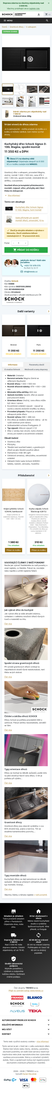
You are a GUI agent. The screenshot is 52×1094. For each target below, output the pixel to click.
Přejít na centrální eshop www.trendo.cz (26, 990)
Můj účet (7, 1029)
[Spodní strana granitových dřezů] (26, 644)
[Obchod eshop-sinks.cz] (34, 1004)
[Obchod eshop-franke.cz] (17, 998)
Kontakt (6, 1034)
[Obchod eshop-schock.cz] (17, 1004)
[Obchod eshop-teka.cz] (34, 1011)
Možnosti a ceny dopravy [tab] (36, 369)
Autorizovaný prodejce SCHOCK (19, 1020)
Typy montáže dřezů (15, 875)
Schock (14, 281)
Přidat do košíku (26, 250)
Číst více (8, 624)
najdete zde (34, 8)
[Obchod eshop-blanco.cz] (34, 997)
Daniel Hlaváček (30, 1074)
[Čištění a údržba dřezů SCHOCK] (26, 697)
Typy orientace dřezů (15, 769)
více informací (43, 1041)
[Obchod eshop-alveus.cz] (17, 1011)
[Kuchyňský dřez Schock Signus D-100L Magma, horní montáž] (9, 208)
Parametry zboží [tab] (36, 365)
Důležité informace (12, 1025)
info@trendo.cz (30, 271)
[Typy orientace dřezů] (26, 750)
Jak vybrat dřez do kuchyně (18, 610)
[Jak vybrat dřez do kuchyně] (26, 591)
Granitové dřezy (13, 822)
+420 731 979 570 (32, 265)
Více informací (14, 195)
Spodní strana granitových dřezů (21, 663)
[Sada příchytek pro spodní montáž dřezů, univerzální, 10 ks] (9, 219)
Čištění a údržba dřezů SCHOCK (20, 716)
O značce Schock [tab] (12, 369)
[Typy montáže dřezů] (26, 856)
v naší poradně (40, 895)
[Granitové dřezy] (26, 803)
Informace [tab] (12, 365)
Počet (6, 243)
